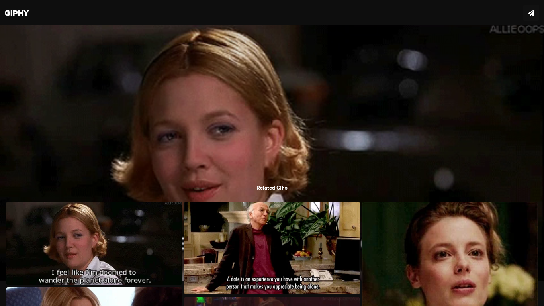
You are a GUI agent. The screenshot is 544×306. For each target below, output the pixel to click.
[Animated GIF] (272, 153)
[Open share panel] (531, 13)
